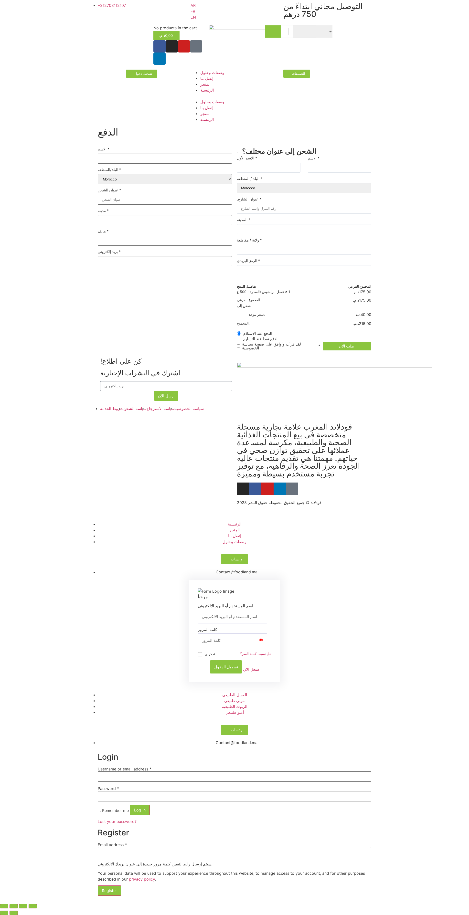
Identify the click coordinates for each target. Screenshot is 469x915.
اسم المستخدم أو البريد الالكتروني (225, 606)
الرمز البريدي (248, 260)
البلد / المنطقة (249, 178)
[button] (234, 96)
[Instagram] (172, 46)
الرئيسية (207, 90)
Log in (140, 810)
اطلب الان (347, 346)
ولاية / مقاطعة (249, 240)
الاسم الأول (247, 158)
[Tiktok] (196, 46)
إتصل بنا (206, 78)
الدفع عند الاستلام (257, 333)
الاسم (103, 149)
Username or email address (124, 769)
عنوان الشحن (109, 190)
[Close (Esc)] (4, 906)
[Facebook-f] (255, 489)
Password (108, 788)
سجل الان (251, 669)
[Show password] (261, 640)
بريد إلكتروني (109, 251)
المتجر (205, 84)
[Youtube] (267, 489)
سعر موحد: (310, 314)
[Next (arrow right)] (14, 913)
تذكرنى (210, 654)
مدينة (103, 210)
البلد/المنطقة (109, 169)
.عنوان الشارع (249, 199)
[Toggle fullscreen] (23, 906)
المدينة (243, 219)
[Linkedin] (159, 59)
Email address (112, 845)
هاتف (103, 231)
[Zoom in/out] (33, 906)
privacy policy (142, 879)
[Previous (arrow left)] (4, 913)
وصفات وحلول (212, 72)
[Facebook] (159, 46)
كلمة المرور (207, 629)
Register (109, 890)
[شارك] (14, 906)
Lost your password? (117, 821)
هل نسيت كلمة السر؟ (255, 654)
